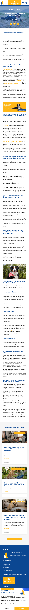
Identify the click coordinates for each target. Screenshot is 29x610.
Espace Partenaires (7, 570)
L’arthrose (19, 80)
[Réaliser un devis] (15, 2)
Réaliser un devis (15, 3)
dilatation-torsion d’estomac (11, 83)
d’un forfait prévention (18, 324)
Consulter (6, 458)
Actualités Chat (6, 567)
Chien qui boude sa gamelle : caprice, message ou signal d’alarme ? (14, 517)
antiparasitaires (13, 330)
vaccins (23, 327)
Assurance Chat (6, 564)
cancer (19, 149)
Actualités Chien (6, 565)
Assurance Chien (6, 562)
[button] (23, 3)
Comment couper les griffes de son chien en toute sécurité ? (14, 448)
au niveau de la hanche (13, 82)
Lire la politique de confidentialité (7, 603)
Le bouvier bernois (7, 69)
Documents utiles (6, 568)
